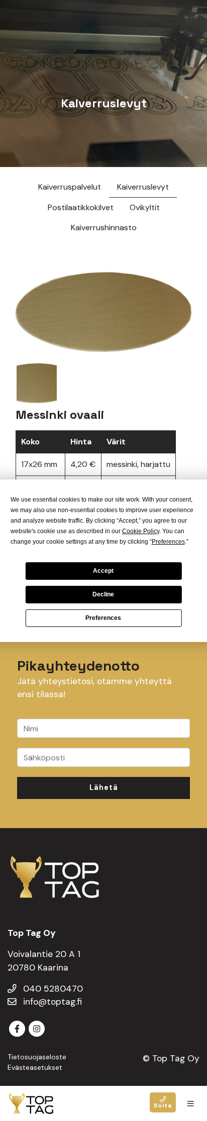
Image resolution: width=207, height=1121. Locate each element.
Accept (103, 570)
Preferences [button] (168, 541)
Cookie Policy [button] (140, 531)
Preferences (103, 617)
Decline (103, 594)
